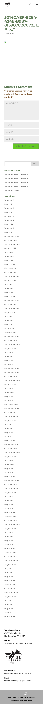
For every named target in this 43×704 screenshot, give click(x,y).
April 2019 (8, 364)
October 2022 (10, 240)
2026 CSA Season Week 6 (16, 174)
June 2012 (8, 604)
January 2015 (10, 516)
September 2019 (12, 344)
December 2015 (11, 480)
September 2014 (12, 524)
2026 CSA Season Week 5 (16, 178)
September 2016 (12, 452)
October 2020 (10, 304)
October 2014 (10, 520)
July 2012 (8, 600)
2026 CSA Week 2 (12, 190)
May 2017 (8, 432)
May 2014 (8, 540)
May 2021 (8, 292)
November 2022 (11, 236)
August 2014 (10, 528)
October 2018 (10, 376)
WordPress (27, 701)
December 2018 (11, 368)
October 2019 (10, 340)
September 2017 (12, 416)
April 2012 (8, 612)
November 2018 (11, 372)
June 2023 (9, 228)
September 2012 (11, 592)
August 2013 (10, 564)
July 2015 (8, 496)
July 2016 (8, 460)
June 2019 (9, 356)
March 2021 (9, 296)
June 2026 (9, 200)
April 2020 (9, 328)
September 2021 (11, 276)
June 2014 (9, 536)
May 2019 (8, 360)
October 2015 (10, 484)
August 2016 (10, 456)
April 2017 (8, 436)
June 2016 (9, 464)
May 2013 (8, 576)
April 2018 (8, 400)
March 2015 (9, 512)
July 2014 (8, 532)
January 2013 (10, 584)
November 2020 (11, 300)
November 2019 (11, 336)
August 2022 (10, 248)
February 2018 (11, 404)
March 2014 (9, 548)
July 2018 (8, 388)
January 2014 (10, 552)
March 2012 (9, 616)
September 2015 (11, 488)
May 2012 (8, 608)
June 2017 (9, 428)
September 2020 (12, 308)
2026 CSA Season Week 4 (16, 182)
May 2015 (8, 504)
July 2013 (8, 568)
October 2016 (10, 448)
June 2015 (8, 500)
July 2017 (8, 424)
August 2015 (10, 492)
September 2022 (12, 244)
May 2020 (8, 324)
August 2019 (10, 348)
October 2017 (10, 412)
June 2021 (8, 288)
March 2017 (9, 440)
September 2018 (12, 380)
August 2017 (10, 420)
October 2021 (10, 272)
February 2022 (11, 268)
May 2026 (8, 204)
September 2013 (11, 560)
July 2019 (8, 352)
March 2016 (9, 476)
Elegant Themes (26, 697)
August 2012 (10, 596)
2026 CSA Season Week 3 (16, 186)
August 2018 (10, 384)
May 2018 (8, 396)
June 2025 (9, 208)
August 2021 (10, 280)
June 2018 (9, 392)
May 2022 (8, 260)
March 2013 (9, 580)
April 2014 (8, 544)
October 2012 (10, 588)
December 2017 (11, 408)
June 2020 (9, 320)
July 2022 (8, 252)
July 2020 (8, 316)
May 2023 (8, 232)
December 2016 (11, 444)
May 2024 (8, 224)
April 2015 (8, 508)
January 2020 (10, 332)
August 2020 (10, 312)
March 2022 (9, 264)
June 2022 (9, 256)
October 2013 (10, 556)
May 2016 (8, 468)
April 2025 (9, 216)
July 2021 (8, 284)
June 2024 (9, 220)
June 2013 (8, 572)
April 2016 (8, 472)
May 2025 (8, 212)
